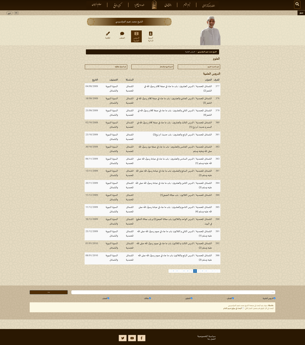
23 (206, 271)
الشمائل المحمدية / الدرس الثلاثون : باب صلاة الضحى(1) (186, 195)
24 (202, 271)
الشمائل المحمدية (130, 88)
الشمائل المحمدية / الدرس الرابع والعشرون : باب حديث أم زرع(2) (182, 135)
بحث (49, 292)
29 (184, 271)
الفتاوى (187, 298)
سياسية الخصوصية (206, 336)
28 (187, 271)
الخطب (122, 38)
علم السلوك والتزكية (120, 66)
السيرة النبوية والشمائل (166, 66)
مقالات (146, 298)
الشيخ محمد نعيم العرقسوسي (207, 51)
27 (191, 271)
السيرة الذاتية (150, 39)
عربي (9, 13)
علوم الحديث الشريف (213, 66)
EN (16, 13)
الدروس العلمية (136, 39)
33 (173, 271)
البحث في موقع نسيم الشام (232, 308)
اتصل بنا (212, 339)
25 (198, 271)
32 (177, 271)
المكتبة (107, 38)
